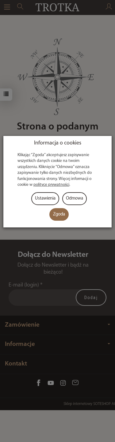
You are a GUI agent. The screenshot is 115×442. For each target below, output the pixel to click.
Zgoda (59, 214)
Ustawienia (45, 198)
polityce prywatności (51, 185)
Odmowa (74, 198)
